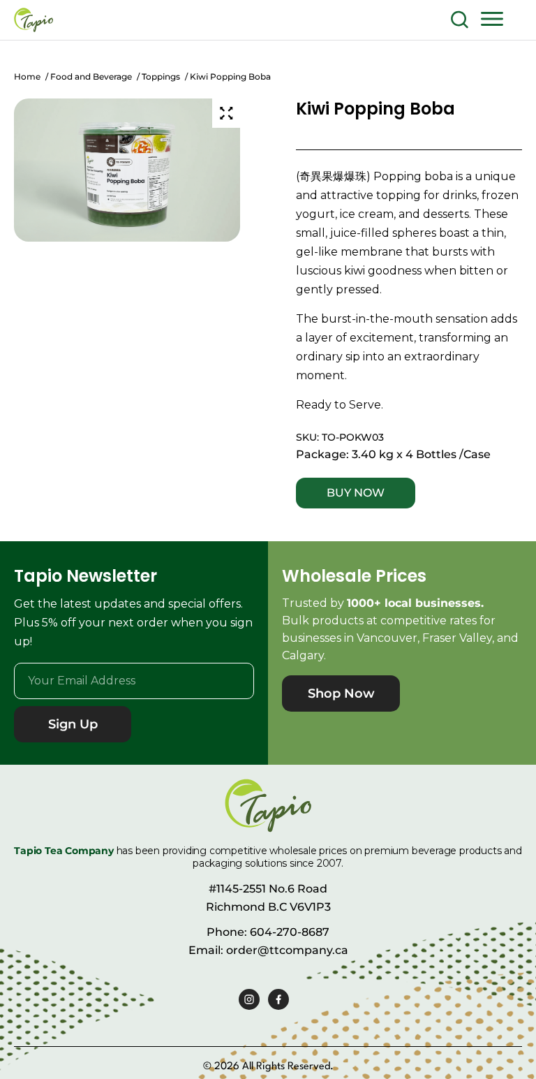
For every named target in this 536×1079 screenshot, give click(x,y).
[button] (492, 18)
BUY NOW (356, 492)
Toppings (161, 76)
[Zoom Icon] (226, 113)
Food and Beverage (91, 76)
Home (27, 76)
